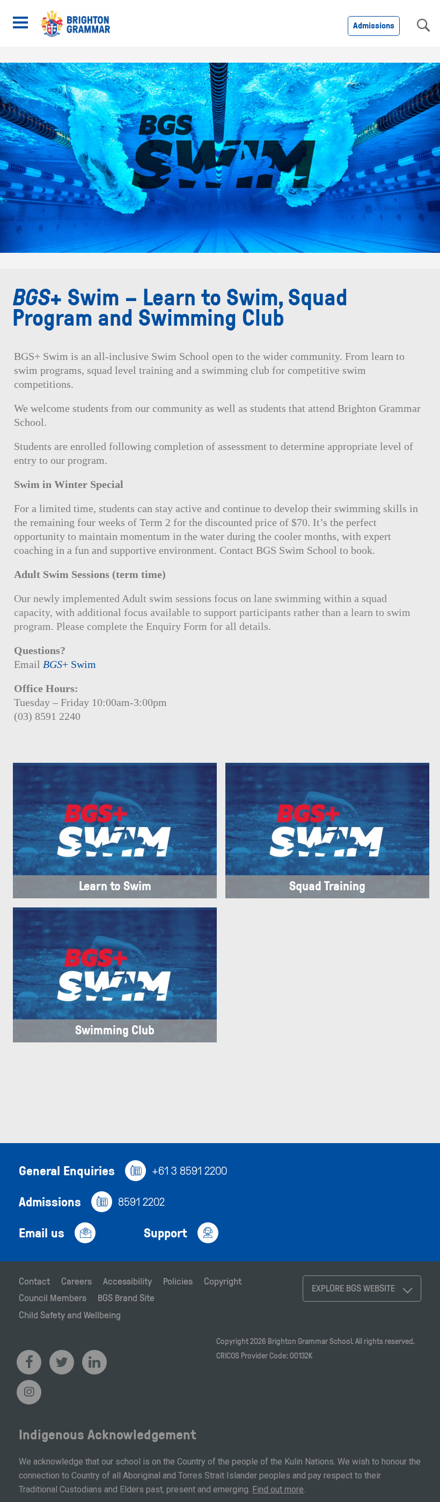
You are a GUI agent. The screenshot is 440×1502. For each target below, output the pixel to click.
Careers (76, 1280)
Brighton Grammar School (309, 1341)
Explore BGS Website (353, 1287)
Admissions (373, 25)
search (423, 25)
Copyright (222, 1280)
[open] (20, 22)
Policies (178, 1280)
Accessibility (127, 1280)
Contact (34, 1280)
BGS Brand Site (126, 1297)
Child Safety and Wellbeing (70, 1314)
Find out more (278, 1489)
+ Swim (69, 664)
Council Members (52, 1297)
